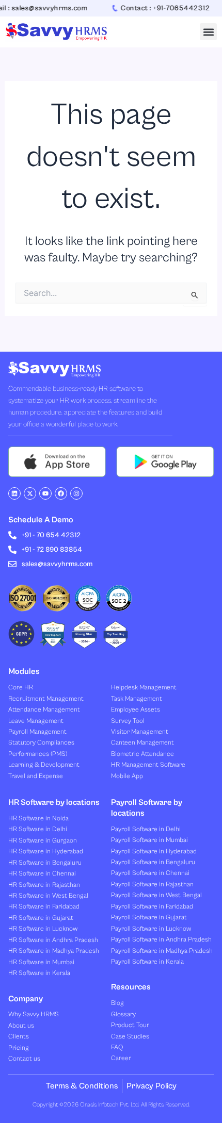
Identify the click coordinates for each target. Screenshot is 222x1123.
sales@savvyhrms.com (57, 564)
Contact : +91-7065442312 (160, 8)
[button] (208, 31)
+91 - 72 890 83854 (52, 550)
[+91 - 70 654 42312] (12, 535)
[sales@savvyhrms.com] (12, 564)
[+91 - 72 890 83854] (12, 550)
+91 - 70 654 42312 (51, 535)
